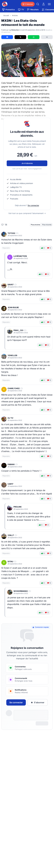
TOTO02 (11, 233)
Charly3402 (14, 388)
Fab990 (11, 464)
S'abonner (39, 702)
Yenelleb (12, 355)
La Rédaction (20, 256)
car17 (10, 484)
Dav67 (11, 284)
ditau (10, 561)
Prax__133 (18, 330)
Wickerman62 (21, 591)
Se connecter (33, 205)
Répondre (6, 248)
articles (15, 15)
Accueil (6, 15)
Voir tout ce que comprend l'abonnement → (27, 213)
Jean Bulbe (13, 307)
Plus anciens (35, 225)
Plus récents (46, 225)
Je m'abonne (27, 163)
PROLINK (18, 507)
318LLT (11, 535)
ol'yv (10, 418)
